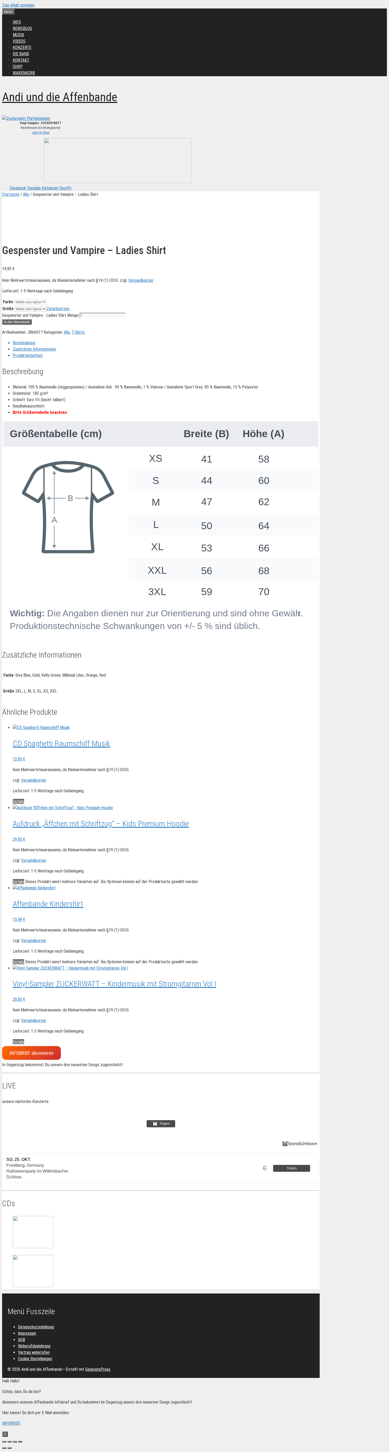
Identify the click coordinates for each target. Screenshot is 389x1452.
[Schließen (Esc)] (20, 1441)
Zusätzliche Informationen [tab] (34, 349)
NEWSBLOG (22, 28)
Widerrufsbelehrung (34, 1346)
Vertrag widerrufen (33, 1352)
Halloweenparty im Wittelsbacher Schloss (37, 1174)
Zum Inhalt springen (18, 5)
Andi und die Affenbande (59, 97)
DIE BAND (21, 53)
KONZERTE (22, 47)
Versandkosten (140, 280)
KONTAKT (21, 60)
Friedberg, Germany (25, 1165)
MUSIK (18, 34)
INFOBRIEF (11, 1423)
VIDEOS (19, 41)
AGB (21, 1339)
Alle (26, 194)
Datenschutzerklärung (36, 1326)
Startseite (10, 194)
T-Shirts (78, 332)
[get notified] (265, 1168)
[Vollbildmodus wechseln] (9, 1441)
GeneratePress (97, 1369)
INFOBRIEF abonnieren (31, 1053)
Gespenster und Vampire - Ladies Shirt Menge (40, 315)
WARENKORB (24, 72)
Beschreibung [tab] (24, 342)
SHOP (18, 66)
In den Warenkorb (17, 322)
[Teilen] (15, 1441)
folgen (165, 1123)
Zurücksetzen (58, 308)
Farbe (8, 301)
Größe (8, 308)
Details (18, 801)
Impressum (27, 1333)
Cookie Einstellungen (35, 1358)
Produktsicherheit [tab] (28, 355)
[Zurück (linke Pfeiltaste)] (4, 1448)
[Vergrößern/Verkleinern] (4, 1441)
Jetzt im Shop (40, 132)
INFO (17, 22)
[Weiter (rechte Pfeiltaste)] (9, 1448)
